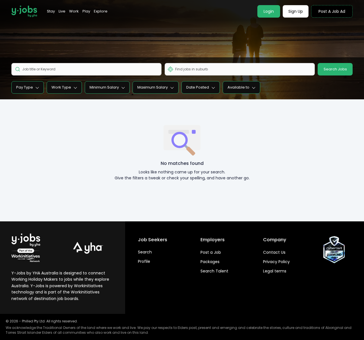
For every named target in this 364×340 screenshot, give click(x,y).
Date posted (197, 87)
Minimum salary (104, 87)
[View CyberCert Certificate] (334, 249)
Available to (238, 87)
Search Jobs (335, 69)
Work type (61, 87)
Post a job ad (331, 11)
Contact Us (274, 252)
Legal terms (274, 271)
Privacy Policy (276, 262)
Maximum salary (152, 87)
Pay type (24, 87)
